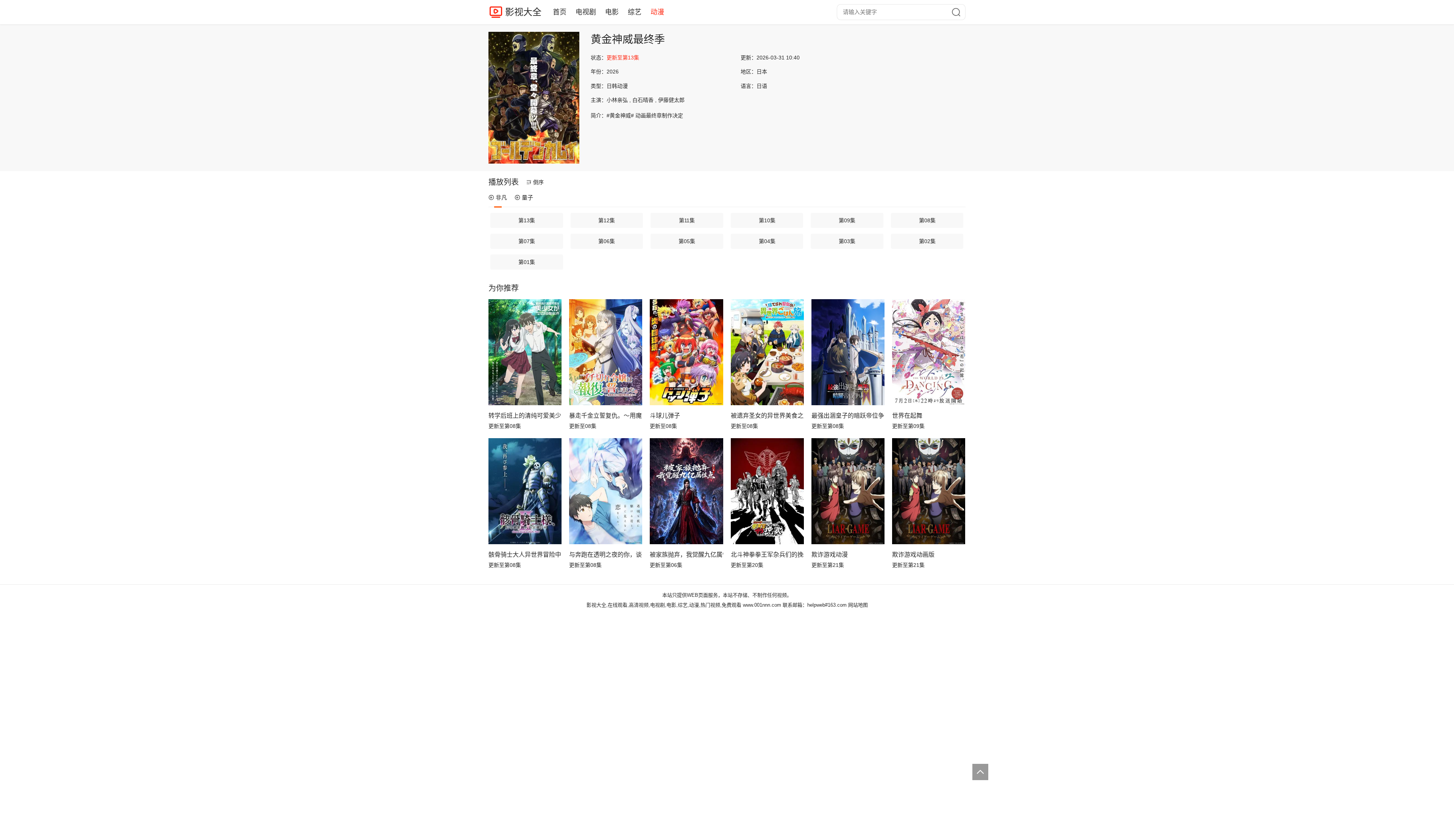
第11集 (687, 220)
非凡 (501, 197)
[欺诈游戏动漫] (848, 491)
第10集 (767, 220)
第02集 (927, 241)
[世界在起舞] (928, 352)
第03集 (847, 241)
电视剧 (586, 12)
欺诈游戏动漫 (829, 554)
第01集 (526, 262)
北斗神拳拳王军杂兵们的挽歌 (767, 554)
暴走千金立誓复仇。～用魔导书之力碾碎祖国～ (605, 415)
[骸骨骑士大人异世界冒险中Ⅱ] (525, 491)
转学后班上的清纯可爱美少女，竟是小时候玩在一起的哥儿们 (525, 415)
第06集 (606, 241)
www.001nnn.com (762, 605)
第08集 (927, 220)
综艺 (634, 12)
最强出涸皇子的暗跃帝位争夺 (848, 415)
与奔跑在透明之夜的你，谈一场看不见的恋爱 (605, 554)
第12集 (606, 220)
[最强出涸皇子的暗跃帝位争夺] (848, 352)
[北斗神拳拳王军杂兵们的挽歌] (767, 491)
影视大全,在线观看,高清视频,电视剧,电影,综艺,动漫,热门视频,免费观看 (664, 605)
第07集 (526, 241)
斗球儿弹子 (665, 415)
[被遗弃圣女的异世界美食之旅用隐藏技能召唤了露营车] (767, 352)
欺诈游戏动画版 (913, 554)
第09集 (847, 220)
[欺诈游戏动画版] (928, 491)
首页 (559, 12)
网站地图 (858, 605)
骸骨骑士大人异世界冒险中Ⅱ (525, 554)
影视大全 (523, 12)
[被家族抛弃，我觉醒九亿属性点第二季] (686, 491)
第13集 (526, 220)
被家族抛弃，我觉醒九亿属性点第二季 (686, 554)
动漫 (657, 12)
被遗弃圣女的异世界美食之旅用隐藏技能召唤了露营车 (767, 415)
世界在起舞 (907, 415)
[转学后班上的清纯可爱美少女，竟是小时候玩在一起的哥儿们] (525, 352)
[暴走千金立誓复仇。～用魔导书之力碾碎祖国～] (605, 352)
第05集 (687, 241)
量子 (527, 197)
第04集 (767, 241)
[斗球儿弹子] (686, 352)
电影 (612, 12)
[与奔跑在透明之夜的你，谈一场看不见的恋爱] (605, 491)
